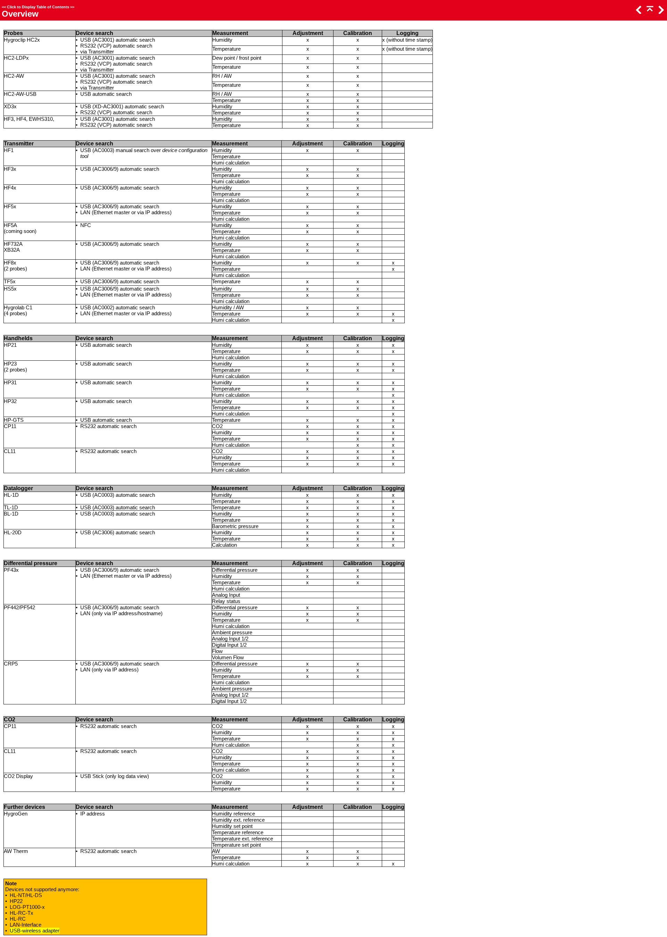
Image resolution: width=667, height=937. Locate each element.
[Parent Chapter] (649, 12)
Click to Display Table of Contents (38, 7)
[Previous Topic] (638, 12)
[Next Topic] (660, 12)
